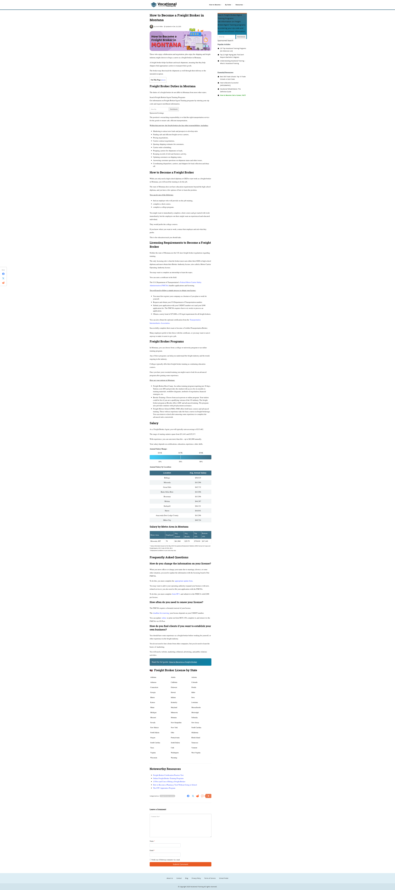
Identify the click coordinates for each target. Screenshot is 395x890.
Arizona (194, 677)
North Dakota (154, 732)
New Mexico (154, 727)
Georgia (153, 692)
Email (152, 850)
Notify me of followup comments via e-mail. (165, 860)
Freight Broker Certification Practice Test (168, 775)
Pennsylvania (175, 737)
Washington (175, 752)
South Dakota (175, 742)
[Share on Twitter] (193, 796)
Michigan (153, 712)
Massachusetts (196, 707)
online (164, 618)
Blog (186, 878)
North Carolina (196, 727)
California (174, 682)
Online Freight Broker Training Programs (168, 778)
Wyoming (174, 758)
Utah (172, 748)
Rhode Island (195, 737)
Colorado (194, 682)
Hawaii (173, 692)
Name (152, 841)
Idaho (193, 692)
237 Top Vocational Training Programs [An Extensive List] (233, 49)
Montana (174, 717)
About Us (170, 878)
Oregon (152, 737)
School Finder (223, 878)
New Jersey (195, 722)
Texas (152, 748)
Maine (152, 707)
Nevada (152, 722)
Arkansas (153, 682)
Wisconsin (153, 758)
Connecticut (154, 687)
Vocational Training (197, 887)
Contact (179, 878)
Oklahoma (194, 732)
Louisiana (194, 702)
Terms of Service (210, 878)
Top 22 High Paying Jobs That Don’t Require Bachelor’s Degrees (232, 56)
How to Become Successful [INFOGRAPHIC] (229, 84)
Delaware (174, 687)
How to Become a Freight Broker (183, 662)
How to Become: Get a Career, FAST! (233, 95)
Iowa (193, 697)
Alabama (153, 677)
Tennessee (194, 742)
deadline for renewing (161, 613)
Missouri (153, 717)
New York (174, 727)
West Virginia (195, 752)
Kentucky (174, 702)
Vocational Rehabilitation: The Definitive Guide (230, 90)
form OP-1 (176, 594)
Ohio (172, 732)
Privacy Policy (196, 878)
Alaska (173, 677)
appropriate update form (184, 581)
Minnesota (174, 712)
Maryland (174, 707)
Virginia (153, 752)
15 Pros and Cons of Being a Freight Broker (169, 781)
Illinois (152, 697)
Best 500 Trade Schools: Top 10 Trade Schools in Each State (233, 78)
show (163, 80)
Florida (193, 687)
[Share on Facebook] (188, 796)
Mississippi (195, 712)
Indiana (173, 697)
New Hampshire (176, 722)
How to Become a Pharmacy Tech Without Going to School (175, 785)
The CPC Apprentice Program (164, 788)
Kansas (152, 702)
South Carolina (155, 742)
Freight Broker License (167, 796)
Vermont (194, 748)
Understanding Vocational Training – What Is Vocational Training (232, 62)
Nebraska (194, 717)
